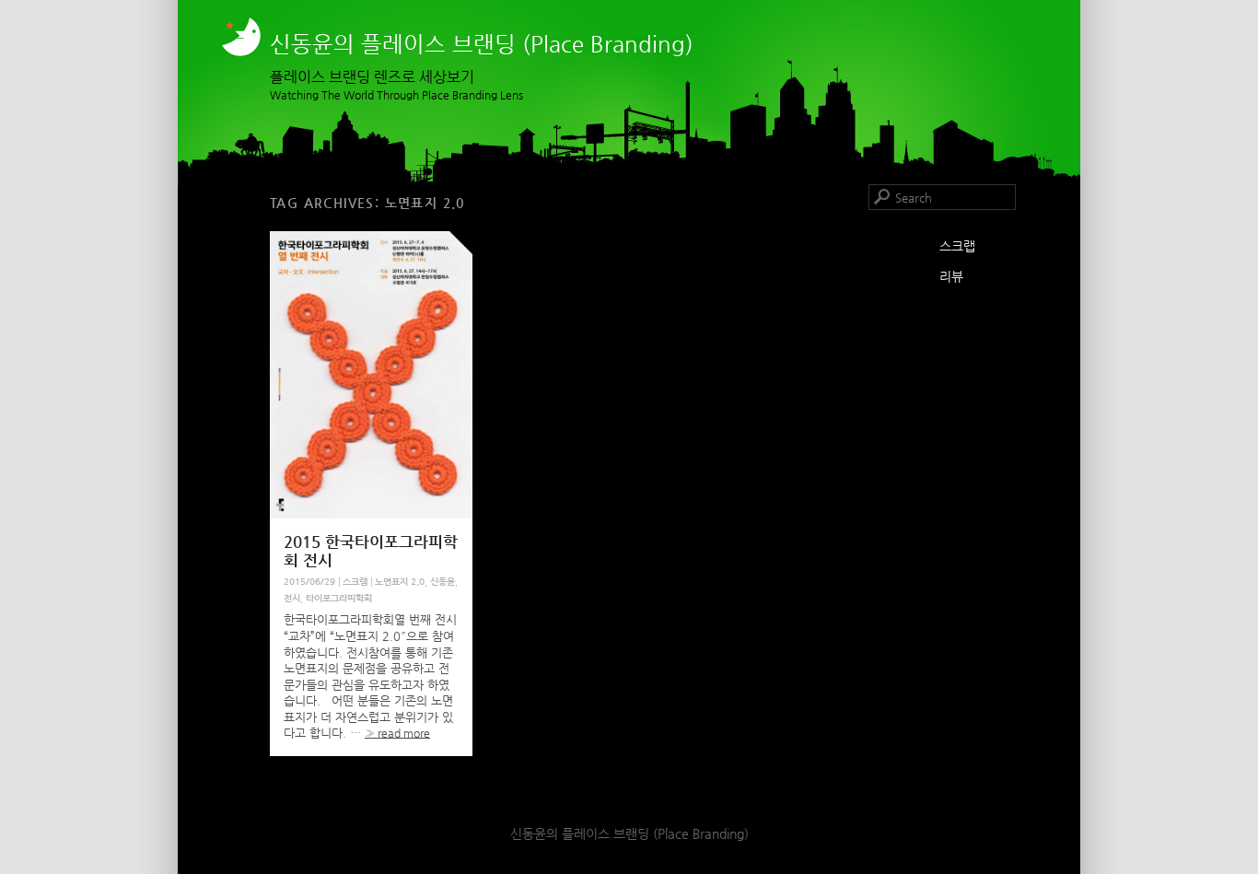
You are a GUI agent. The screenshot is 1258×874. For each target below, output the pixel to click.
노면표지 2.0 (400, 582)
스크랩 (355, 582)
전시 (292, 598)
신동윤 (442, 582)
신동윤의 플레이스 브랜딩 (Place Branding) (481, 44)
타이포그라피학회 (339, 598)
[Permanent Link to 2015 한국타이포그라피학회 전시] (371, 514)
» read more (397, 733)
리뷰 (951, 276)
